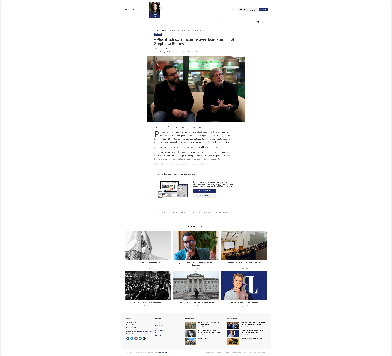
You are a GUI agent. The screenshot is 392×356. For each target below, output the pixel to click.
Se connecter (204, 196)
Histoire (193, 22)
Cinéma (220, 22)
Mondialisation (207, 212)
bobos (165, 212)
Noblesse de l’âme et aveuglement (147, 302)
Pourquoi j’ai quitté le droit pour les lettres (244, 262)
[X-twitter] (129, 9)
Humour (174, 212)
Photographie (237, 22)
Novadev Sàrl (163, 352)
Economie (185, 22)
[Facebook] (126, 9)
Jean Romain (194, 212)
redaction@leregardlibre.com (143, 332)
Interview (184, 212)
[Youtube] (137, 9)
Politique (169, 22)
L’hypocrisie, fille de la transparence (244, 302)
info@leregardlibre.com (143, 334)
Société (177, 22)
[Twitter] (131, 338)
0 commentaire (193, 52)
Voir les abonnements (204, 191)
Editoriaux (150, 22)
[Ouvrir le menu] (126, 22)
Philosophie (202, 22)
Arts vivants (248, 22)
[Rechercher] (258, 22)
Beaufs (157, 212)
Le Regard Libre (166, 52)
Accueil (142, 22)
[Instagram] (133, 9)
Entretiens (160, 22)
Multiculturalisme (222, 212)
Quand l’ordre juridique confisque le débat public (196, 302)
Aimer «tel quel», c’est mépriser (147, 262)
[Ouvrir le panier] (263, 22)
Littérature (212, 22)
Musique (228, 22)
